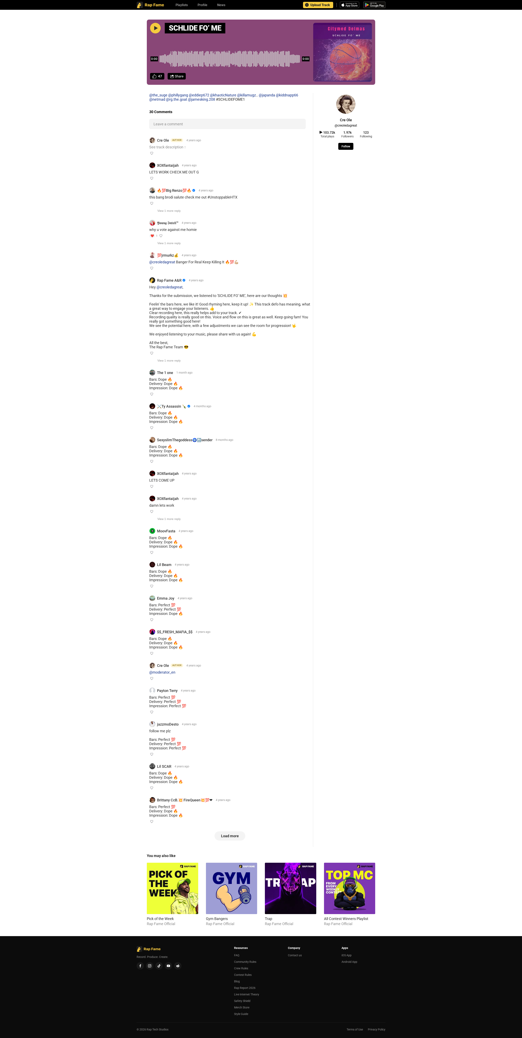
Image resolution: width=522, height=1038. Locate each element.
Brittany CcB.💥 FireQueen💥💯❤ (184, 800)
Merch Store (241, 1007)
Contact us (295, 955)
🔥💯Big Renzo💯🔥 (174, 190)
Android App (349, 961)
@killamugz (246, 95)
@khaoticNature (223, 95)
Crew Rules (241, 968)
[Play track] (155, 28)
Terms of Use (355, 1029)
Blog (237, 981)
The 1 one (165, 373)
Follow (346, 146)
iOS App (347, 955)
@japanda (267, 95)
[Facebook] (140, 966)
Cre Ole (163, 140)
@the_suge (158, 95)
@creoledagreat (162, 262)
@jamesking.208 (201, 99)
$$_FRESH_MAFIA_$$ (174, 632)
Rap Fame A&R (169, 280)
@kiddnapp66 (287, 95)
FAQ (236, 955)
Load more (230, 836)
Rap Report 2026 (244, 987)
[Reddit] (177, 966)
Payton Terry (167, 690)
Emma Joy (165, 598)
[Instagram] (149, 966)
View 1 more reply (169, 210)
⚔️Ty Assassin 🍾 (171, 406)
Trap (268, 919)
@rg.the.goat (176, 99)
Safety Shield (242, 1001)
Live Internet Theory (246, 994)
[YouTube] (168, 966)
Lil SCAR (164, 766)
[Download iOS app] (350, 5)
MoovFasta (166, 531)
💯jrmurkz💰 (167, 255)
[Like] (151, 153)
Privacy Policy (376, 1029)
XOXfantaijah (168, 165)
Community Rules (245, 961)
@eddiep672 (199, 95)
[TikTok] (159, 966)
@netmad (157, 99)
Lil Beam (164, 565)
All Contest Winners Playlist (346, 919)
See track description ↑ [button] (167, 147)
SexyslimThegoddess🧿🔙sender (184, 440)
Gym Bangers (217, 919)
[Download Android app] (374, 5)
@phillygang (178, 95)
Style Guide (241, 1014)
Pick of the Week (160, 919)
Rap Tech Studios (157, 1029)
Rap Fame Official (161, 924)
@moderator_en (162, 672)
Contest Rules (243, 974)
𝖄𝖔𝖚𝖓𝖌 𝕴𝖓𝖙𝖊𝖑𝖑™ (167, 223)
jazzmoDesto (168, 724)
